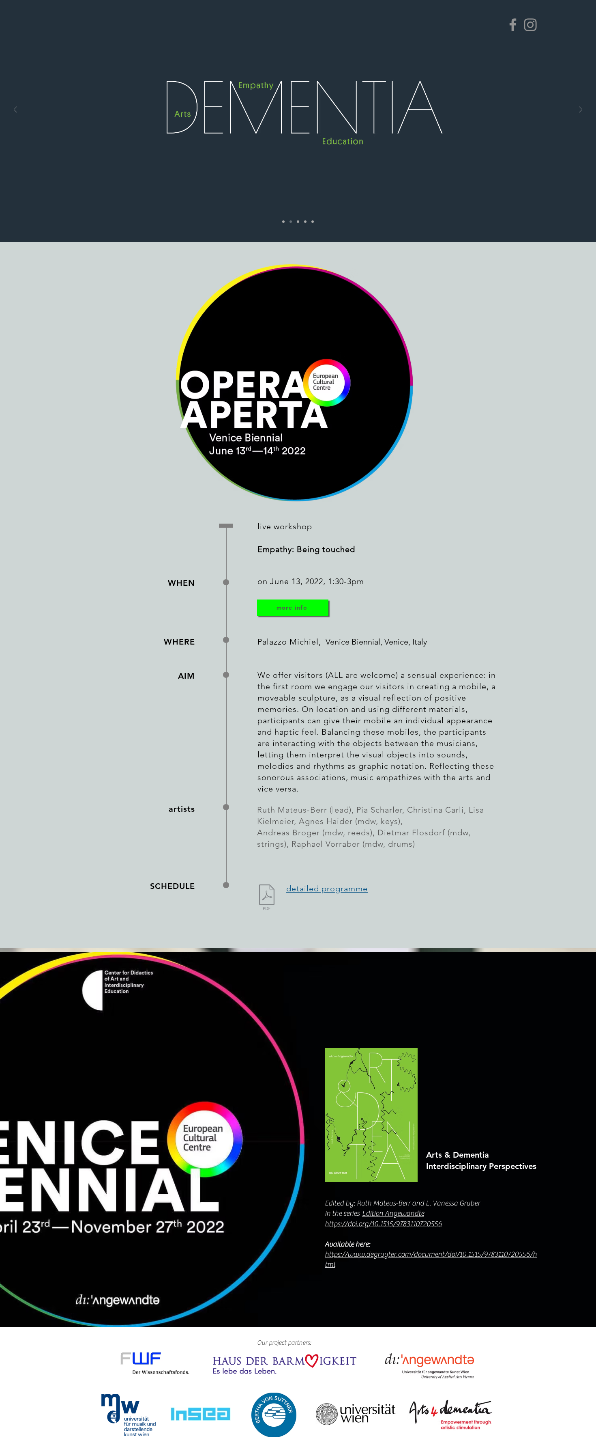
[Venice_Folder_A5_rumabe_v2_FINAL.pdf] (267, 898)
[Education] (305, 221)
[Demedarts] (283, 221)
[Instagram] (530, 24)
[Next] (580, 110)
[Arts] (312, 221)
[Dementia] (290, 221)
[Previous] (15, 110)
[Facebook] (512, 24)
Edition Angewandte (393, 1213)
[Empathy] (298, 221)
